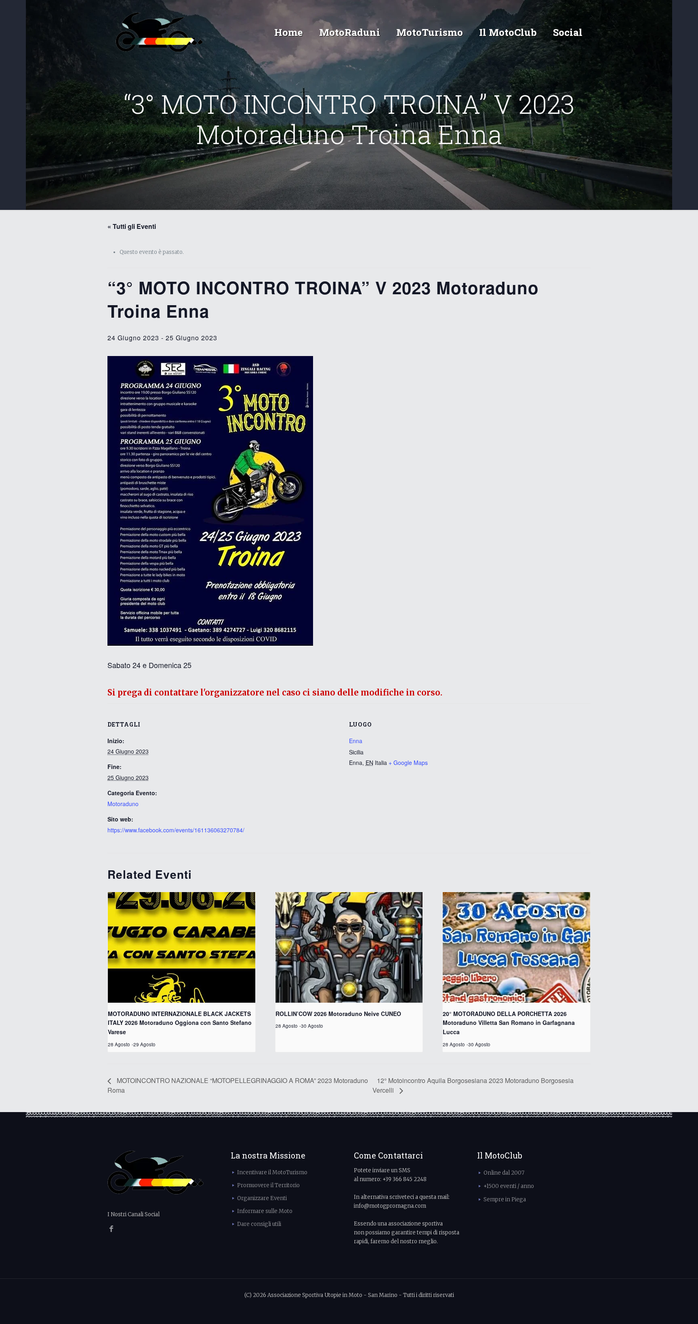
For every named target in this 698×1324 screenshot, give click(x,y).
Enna (355, 741)
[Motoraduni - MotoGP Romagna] (159, 32)
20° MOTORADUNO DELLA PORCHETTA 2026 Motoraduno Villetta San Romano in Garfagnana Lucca (509, 1023)
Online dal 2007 (504, 1172)
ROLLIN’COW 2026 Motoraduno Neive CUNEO (338, 1014)
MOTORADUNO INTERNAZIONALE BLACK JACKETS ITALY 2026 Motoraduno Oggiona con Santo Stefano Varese (180, 1023)
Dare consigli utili (259, 1224)
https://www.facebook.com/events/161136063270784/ (175, 830)
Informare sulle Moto (264, 1211)
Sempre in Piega (505, 1199)
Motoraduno (123, 804)
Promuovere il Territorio (268, 1185)
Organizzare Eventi (262, 1198)
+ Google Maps (408, 762)
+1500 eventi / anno (509, 1186)
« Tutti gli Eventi (131, 226)
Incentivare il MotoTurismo (272, 1172)
